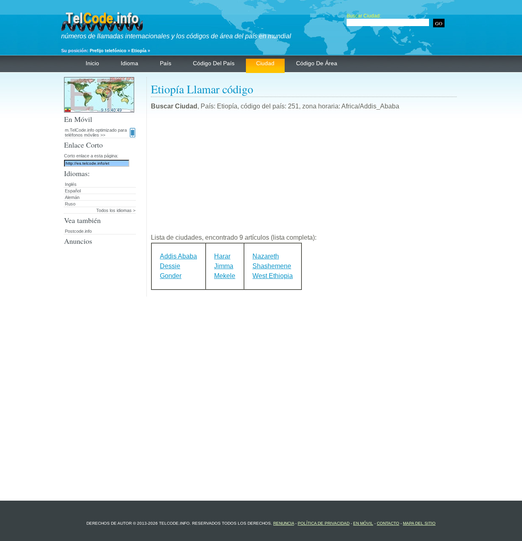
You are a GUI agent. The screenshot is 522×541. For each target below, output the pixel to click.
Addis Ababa (178, 256)
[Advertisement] (304, 175)
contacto (388, 523)
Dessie (170, 266)
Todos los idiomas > (115, 210)
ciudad (265, 63)
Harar (222, 256)
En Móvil (363, 523)
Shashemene (271, 266)
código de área (316, 63)
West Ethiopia (272, 275)
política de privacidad (323, 523)
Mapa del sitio (419, 523)
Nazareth (265, 256)
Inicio (92, 63)
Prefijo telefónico (108, 50)
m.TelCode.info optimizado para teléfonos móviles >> (96, 132)
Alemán (72, 197)
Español (73, 190)
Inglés (71, 184)
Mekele (224, 275)
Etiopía (138, 50)
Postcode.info (78, 231)
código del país (213, 63)
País (165, 63)
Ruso (70, 203)
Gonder (170, 275)
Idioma (129, 63)
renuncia (283, 523)
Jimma (223, 266)
